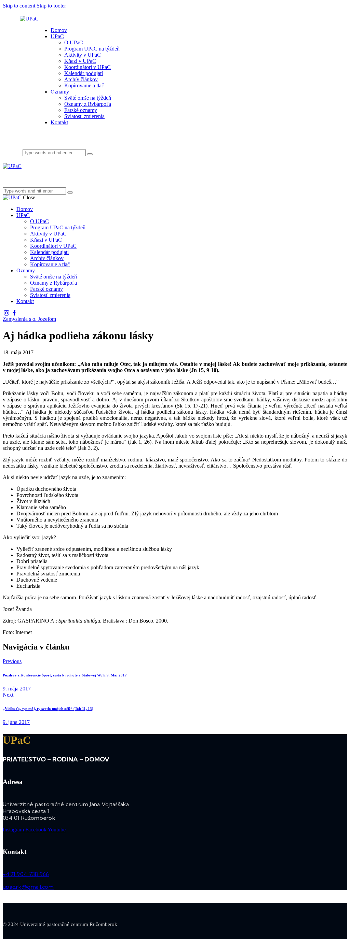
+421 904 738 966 (26, 874)
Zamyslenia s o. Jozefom (29, 319)
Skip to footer (51, 6)
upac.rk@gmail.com (28, 886)
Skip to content (19, 6)
